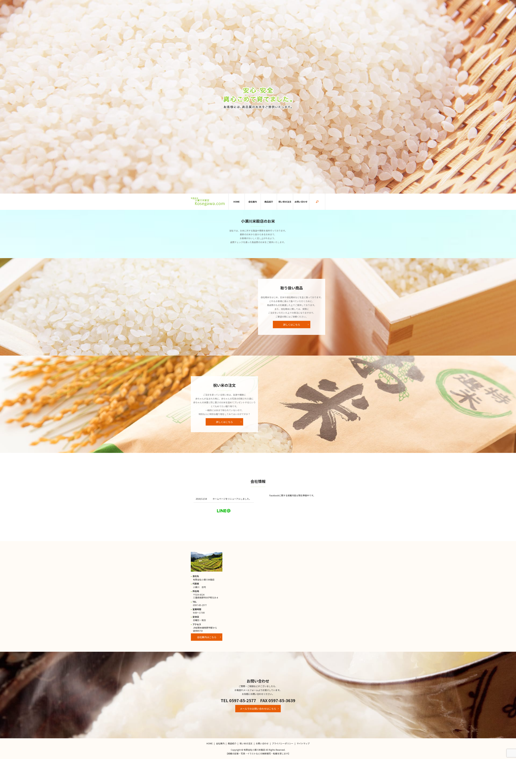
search (317, 202)
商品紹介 (268, 201)
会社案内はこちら (206, 637)
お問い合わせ (301, 201)
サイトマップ (303, 743)
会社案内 (252, 201)
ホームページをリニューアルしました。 (232, 498)
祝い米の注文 (284, 201)
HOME (236, 201)
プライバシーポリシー (282, 743)
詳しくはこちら (291, 324)
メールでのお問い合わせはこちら (258, 708)
